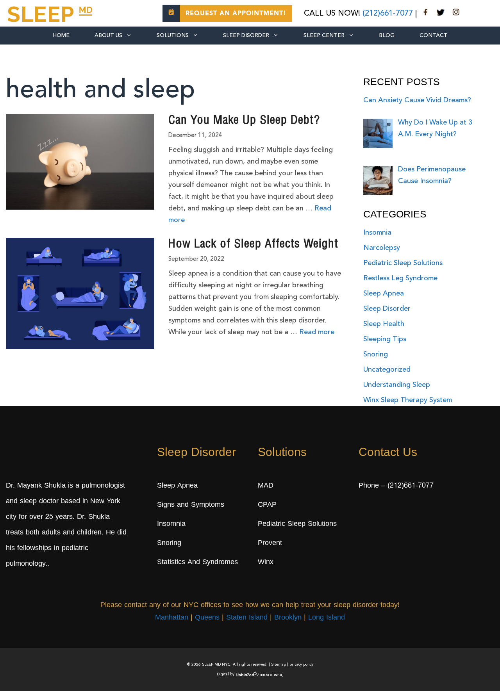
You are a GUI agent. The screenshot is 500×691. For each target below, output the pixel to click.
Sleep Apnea (383, 293)
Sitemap (278, 664)
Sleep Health (383, 324)
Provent (270, 543)
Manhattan (171, 618)
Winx (265, 562)
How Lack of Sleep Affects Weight (253, 245)
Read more (316, 332)
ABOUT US (108, 35)
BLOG (387, 35)
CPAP (267, 505)
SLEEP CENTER (324, 35)
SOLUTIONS (173, 35)
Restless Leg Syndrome (400, 278)
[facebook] (425, 14)
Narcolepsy (381, 247)
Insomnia (377, 232)
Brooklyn (288, 618)
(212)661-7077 (387, 14)
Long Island (326, 618)
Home (61, 35)
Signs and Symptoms (190, 505)
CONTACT (434, 35)
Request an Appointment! (236, 14)
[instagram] (455, 14)
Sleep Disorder (246, 35)
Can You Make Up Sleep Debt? (244, 121)
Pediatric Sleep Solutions (403, 263)
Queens (207, 618)
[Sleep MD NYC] (51, 12)
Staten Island (247, 618)
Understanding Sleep (396, 384)
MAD (265, 486)
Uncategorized (387, 369)
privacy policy (301, 664)
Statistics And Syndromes (197, 562)
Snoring (375, 354)
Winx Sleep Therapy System (407, 400)
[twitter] (440, 14)
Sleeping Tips (384, 339)
